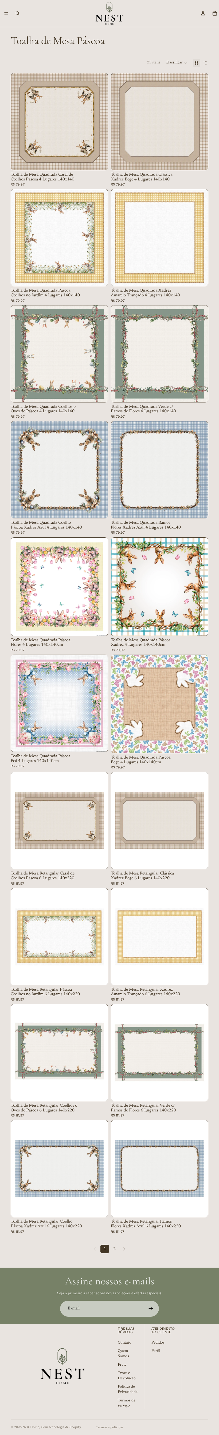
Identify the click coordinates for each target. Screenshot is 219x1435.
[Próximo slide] (100, 238)
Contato (124, 1342)
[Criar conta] (151, 1308)
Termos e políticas (109, 1427)
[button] (176, 63)
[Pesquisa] (18, 13)
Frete (122, 1365)
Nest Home (30, 1427)
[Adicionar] (99, 162)
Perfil (155, 1351)
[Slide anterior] (19, 238)
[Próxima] (124, 1249)
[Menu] (6, 13)
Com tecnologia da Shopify (61, 1427)
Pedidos (158, 1342)
